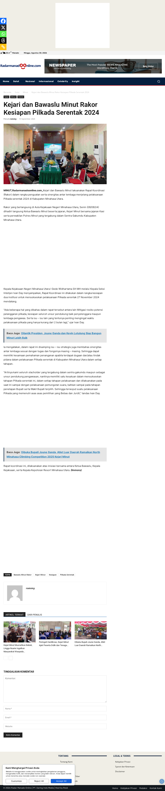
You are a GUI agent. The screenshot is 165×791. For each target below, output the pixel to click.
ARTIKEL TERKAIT (14, 614)
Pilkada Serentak (67, 574)
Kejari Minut (40, 574)
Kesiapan (53, 574)
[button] (158, 81)
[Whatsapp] (3, 34)
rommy (13, 119)
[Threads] (3, 40)
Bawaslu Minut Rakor (23, 574)
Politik (20, 97)
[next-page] (11, 658)
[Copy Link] (3, 47)
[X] (3, 27)
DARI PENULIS (34, 614)
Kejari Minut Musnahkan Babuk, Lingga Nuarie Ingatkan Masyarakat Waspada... (18, 648)
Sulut (17, 92)
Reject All (39, 781)
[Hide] (1, 53)
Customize (16, 781)
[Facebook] (3, 21)
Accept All (61, 781)
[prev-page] (6, 658)
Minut (25, 92)
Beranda (7, 92)
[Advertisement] (82, 25)
